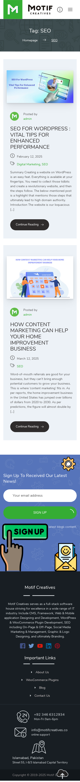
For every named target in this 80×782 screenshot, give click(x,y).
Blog (42, 688)
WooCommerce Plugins (42, 680)
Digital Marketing (28, 164)
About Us (42, 672)
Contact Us (42, 696)
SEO (45, 164)
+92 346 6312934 (49, 714)
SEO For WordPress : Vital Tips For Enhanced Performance (40, 138)
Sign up (40, 512)
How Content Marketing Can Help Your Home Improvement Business (39, 336)
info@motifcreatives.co (49, 730)
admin (27, 119)
